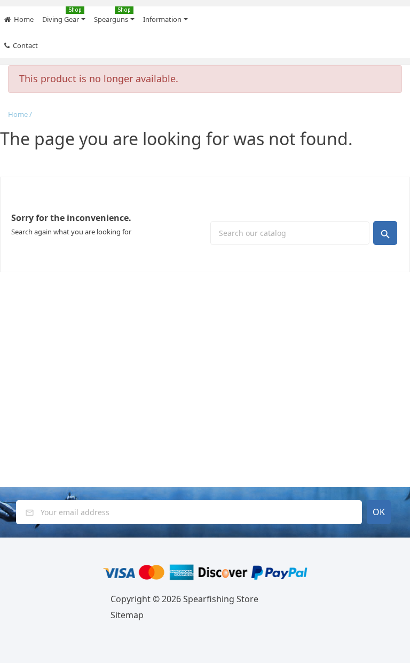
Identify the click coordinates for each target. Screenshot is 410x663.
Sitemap (127, 615)
